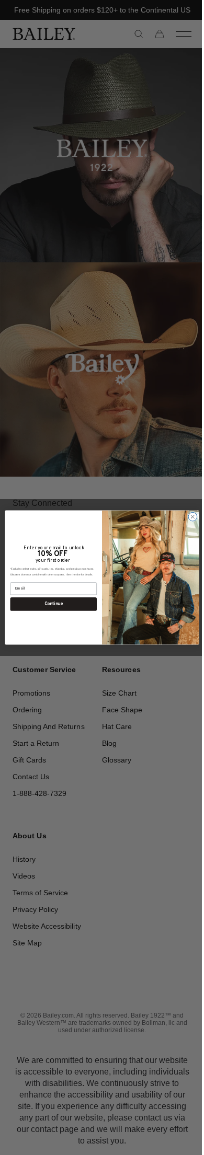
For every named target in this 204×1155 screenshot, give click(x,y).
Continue (49, 604)
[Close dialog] (189, 516)
